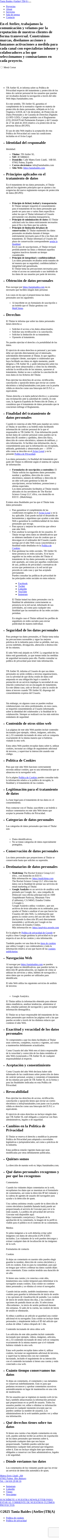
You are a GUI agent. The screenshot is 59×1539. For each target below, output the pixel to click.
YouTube (22, 591)
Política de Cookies (28, 777)
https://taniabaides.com (34, 168)
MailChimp (17, 308)
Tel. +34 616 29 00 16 (10, 1481)
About (9, 9)
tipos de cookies (48, 943)
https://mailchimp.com (42, 878)
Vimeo (9, 1491)
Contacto (10, 17)
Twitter (21, 586)
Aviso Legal (38, 451)
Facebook (23, 583)
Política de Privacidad (25, 454)
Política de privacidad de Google (37, 932)
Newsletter (11, 1494)
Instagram (23, 594)
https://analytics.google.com (45, 927)
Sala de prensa (13, 14)
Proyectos (10, 6)
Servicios (10, 12)
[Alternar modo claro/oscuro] (30, 2)
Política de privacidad (16, 1520)
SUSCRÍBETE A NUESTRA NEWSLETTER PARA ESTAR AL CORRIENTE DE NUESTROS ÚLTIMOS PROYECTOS (27, 1502)
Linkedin (22, 589)
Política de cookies (15, 1518)
